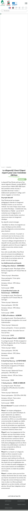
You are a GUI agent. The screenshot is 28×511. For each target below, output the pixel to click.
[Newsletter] (16, 8)
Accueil (3, 167)
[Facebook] (23, 8)
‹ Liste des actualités (14, 496)
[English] (13, 8)
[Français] (10, 8)
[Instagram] (26, 8)
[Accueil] (5, 3)
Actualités (9, 167)
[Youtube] (19, 8)
